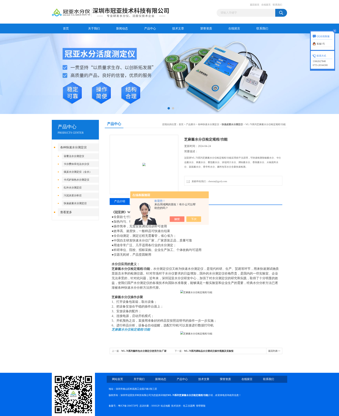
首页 (66, 28)
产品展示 (190, 124)
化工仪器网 (189, 405)
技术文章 (178, 28)
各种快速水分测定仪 (73, 147)
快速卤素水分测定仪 (75, 203)
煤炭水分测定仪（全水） (78, 171)
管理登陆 (200, 405)
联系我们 (277, 4)
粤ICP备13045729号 (128, 405)
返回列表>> (274, 351)
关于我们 (94, 28)
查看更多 (66, 212)
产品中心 (150, 28)
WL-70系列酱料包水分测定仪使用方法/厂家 (144, 351)
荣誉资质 (206, 28)
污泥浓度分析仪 (73, 195)
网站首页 (117, 379)
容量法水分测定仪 (74, 156)
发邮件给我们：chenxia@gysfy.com (208, 181)
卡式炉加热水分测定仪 (76, 179)
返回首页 (254, 4)
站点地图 (165, 405)
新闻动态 (122, 28)
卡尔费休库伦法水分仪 (76, 164)
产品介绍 (119, 201)
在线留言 (266, 4)
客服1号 (321, 43)
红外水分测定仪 (73, 187)
